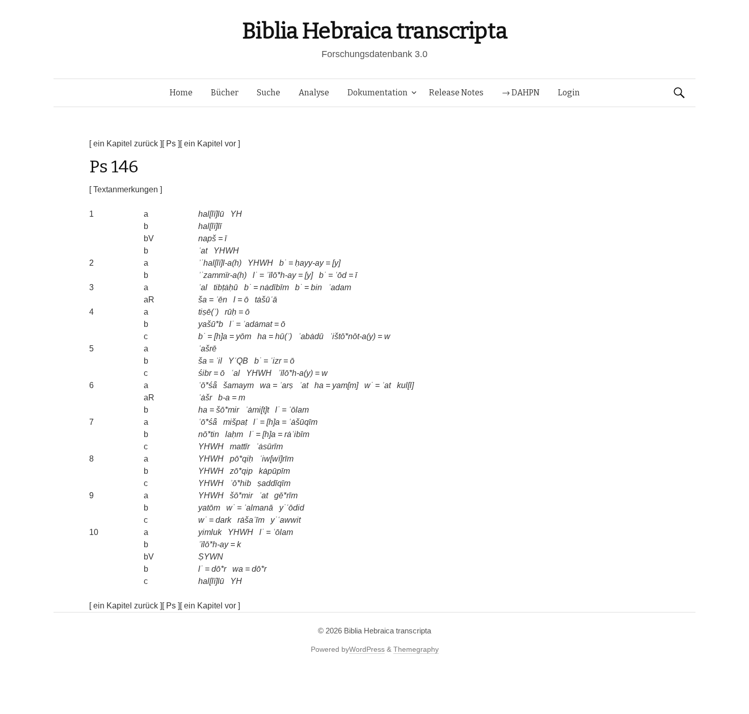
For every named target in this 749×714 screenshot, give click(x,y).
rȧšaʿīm (250, 520)
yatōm (209, 507)
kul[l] (405, 385)
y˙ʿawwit (286, 520)
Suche (268, 92)
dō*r (218, 569)
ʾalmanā (258, 507)
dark (223, 520)
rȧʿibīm (296, 434)
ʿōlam (298, 409)
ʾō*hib (240, 483)
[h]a (220, 336)
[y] (336, 263)
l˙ (255, 275)
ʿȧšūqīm (302, 422)
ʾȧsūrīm (269, 446)
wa (265, 385)
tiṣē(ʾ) (208, 312)
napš (207, 238)
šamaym (238, 385)
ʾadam (339, 287)
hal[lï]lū (211, 214)
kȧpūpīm (274, 471)
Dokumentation (377, 92)
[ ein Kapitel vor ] (210, 143)
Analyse (314, 92)
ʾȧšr (205, 397)
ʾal (202, 287)
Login (569, 92)
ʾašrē (207, 348)
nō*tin (208, 434)
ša (202, 299)
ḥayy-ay (309, 263)
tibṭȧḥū (225, 287)
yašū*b (210, 324)
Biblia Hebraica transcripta (374, 31)
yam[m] (345, 385)
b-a (224, 397)
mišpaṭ (235, 422)
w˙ (368, 385)
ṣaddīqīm (273, 483)
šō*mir (227, 409)
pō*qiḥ (241, 458)
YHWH (226, 250)
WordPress (367, 649)
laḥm (234, 434)
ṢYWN (210, 556)
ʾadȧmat (257, 324)
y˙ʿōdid (291, 507)
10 (93, 532)
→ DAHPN (521, 92)
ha (261, 336)
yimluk (210, 532)
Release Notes (456, 92)
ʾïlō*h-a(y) (295, 373)
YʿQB (238, 360)
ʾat (202, 250)
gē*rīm (286, 495)
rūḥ (230, 312)
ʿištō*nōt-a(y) (353, 336)
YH (236, 214)
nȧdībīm (274, 287)
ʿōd (340, 275)
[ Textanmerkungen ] (125, 189)
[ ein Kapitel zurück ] (125, 143)
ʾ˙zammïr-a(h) (222, 275)
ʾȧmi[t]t (257, 409)
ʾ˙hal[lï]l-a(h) (220, 263)
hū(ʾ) (283, 336)
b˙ (282, 263)
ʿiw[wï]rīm (276, 458)
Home (181, 92)
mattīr (240, 446)
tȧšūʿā (266, 299)
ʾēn (221, 299)
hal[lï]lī (210, 226)
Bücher (224, 92)
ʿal (235, 373)
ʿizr (275, 360)
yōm (243, 336)
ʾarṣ (286, 385)
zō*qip (241, 471)
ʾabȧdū (311, 336)
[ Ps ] (171, 143)
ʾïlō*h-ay (281, 275)
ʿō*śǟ (207, 385)
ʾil (219, 360)
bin (316, 287)
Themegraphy (416, 649)
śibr (204, 373)
